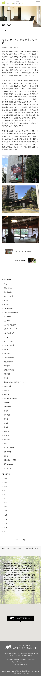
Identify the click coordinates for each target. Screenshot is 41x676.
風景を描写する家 (10, 460)
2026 (5, 478)
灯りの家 (7, 415)
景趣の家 (7, 394)
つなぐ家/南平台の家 (11, 312)
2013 (5, 531)
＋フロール (7, 468)
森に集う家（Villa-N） (11, 398)
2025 (5, 482)
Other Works (8, 288)
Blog (5, 284)
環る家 (6, 419)
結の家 (6, 423)
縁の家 (6, 427)
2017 (5, 515)
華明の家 (7, 435)
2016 (5, 519)
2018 (5, 511)
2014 (5, 527)
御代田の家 (7, 386)
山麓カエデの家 (9, 370)
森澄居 (6, 411)
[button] (20, 619)
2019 (5, 507)
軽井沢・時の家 (9, 447)
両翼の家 (7, 353)
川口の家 (7, 374)
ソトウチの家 (8, 341)
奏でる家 (7, 366)
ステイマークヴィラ (10, 337)
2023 (5, 490)
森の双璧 (7, 403)
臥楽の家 (7, 431)
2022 (5, 494)
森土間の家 (7, 407)
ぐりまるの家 (8, 308)
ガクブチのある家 (10, 325)
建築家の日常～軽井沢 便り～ (14, 382)
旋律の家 (7, 390)
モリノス (7, 349)
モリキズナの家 (9, 345)
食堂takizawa (8, 464)
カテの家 (7, 321)
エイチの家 (7, 317)
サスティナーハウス (10, 329)
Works (6, 300)
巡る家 (6, 378)
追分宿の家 (7, 452)
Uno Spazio (8, 292)
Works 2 (6, 304)
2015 (5, 523)
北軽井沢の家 (8, 362)
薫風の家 (7, 439)
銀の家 (6, 456)
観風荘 (6, 443)
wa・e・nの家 (8, 296)
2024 (5, 486)
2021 (5, 499)
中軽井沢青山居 (9, 357)
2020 (5, 503)
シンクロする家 (9, 333)
